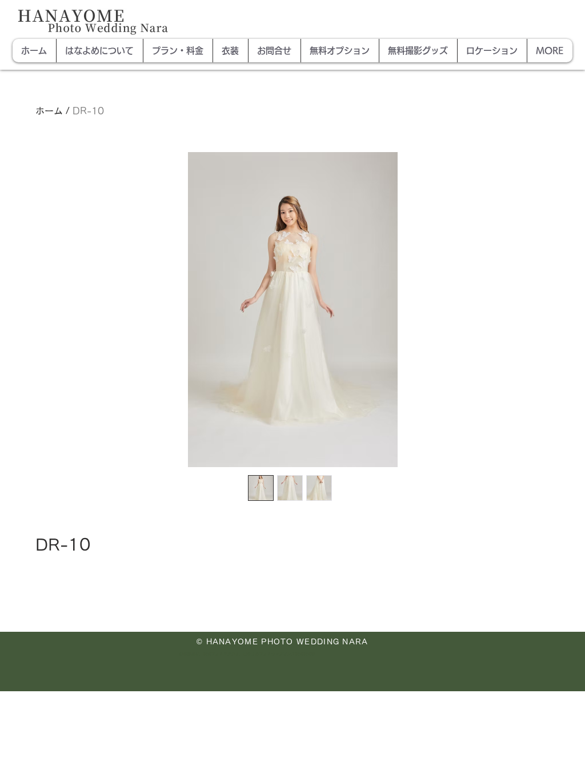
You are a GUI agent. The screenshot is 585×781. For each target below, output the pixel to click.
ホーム (49, 110)
